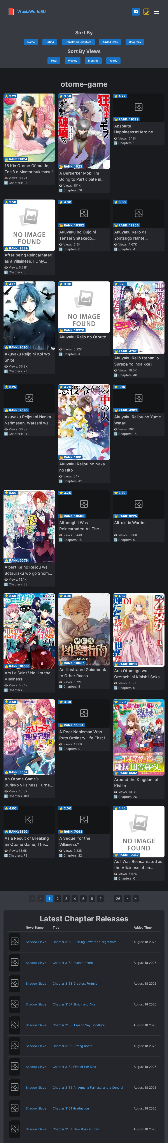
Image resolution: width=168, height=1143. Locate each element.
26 (118, 898)
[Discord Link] (136, 12)
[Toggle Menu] (156, 11)
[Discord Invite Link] (136, 12)
